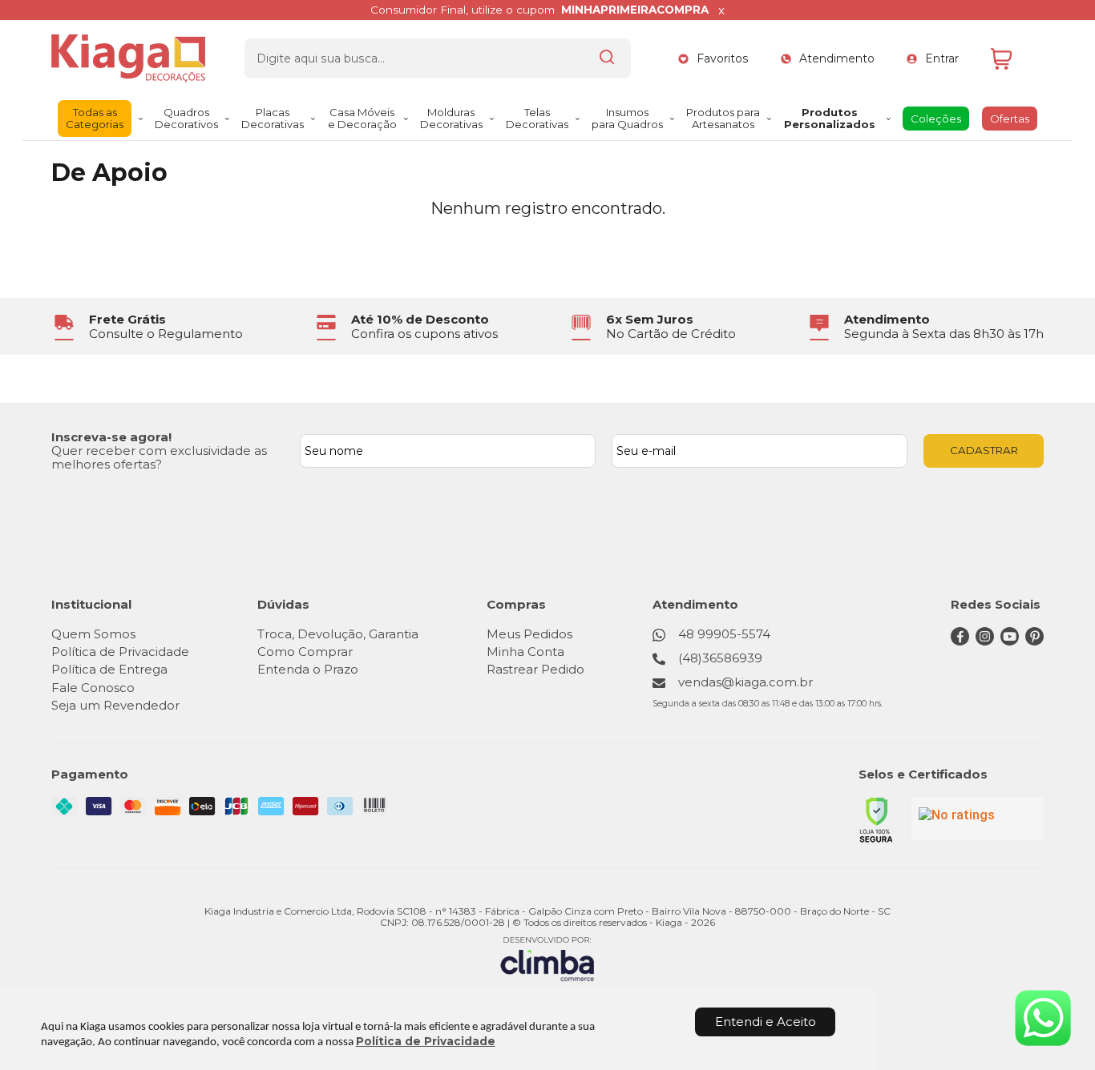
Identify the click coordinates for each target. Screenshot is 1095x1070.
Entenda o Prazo (307, 669)
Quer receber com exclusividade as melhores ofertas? (159, 457)
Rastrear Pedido (535, 669)
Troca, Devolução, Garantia (337, 634)
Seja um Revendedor (115, 705)
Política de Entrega (109, 669)
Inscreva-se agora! (111, 436)
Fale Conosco (93, 687)
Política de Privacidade (425, 1041)
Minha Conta (525, 651)
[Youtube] (1009, 641)
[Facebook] (960, 641)
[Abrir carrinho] (1013, 58)
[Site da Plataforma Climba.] (547, 958)
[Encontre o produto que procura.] (607, 58)
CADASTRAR (984, 450)
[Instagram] (985, 641)
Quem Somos (93, 634)
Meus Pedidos (529, 634)
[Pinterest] (1034, 641)
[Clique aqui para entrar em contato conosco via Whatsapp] (1043, 1018)
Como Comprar (305, 651)
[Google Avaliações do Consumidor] (977, 818)
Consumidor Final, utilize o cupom (539, 9)
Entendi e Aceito (765, 1021)
